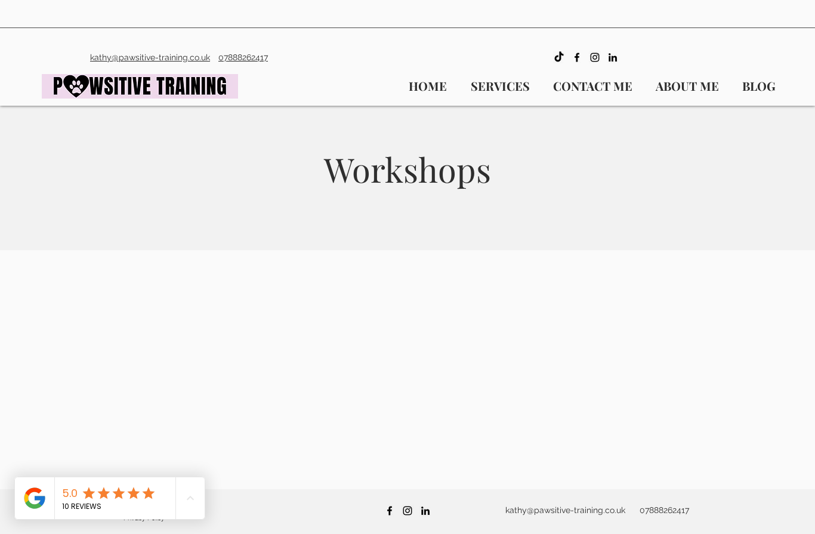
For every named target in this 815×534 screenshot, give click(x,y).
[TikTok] (559, 57)
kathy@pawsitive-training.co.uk (565, 510)
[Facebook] (577, 57)
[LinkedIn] (613, 57)
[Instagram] (595, 57)
